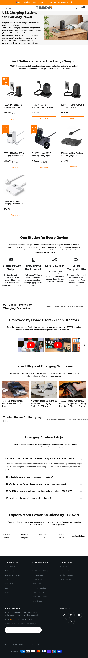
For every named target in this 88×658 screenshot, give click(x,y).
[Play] (31, 345)
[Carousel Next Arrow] (84, 345)
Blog (6, 588)
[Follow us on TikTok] (64, 615)
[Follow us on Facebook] (64, 621)
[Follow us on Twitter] (71, 621)
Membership (37, 584)
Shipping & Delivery (40, 571)
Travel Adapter (66, 566)
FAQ (34, 566)
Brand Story (9, 571)
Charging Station (67, 579)
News (7, 592)
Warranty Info (37, 575)
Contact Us (9, 584)
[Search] (6, 8)
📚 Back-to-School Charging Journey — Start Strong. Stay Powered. (44, 2)
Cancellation (37, 601)
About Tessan (10, 566)
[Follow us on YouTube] (79, 615)
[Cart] (82, 8)
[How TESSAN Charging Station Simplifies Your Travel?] (15, 390)
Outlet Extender (66, 575)
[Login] (77, 8)
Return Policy (37, 579)
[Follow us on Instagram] (71, 615)
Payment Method (39, 588)
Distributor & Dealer (13, 575)
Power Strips (65, 571)
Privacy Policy (38, 592)
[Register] (39, 630)
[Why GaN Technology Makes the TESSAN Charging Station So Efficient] (44, 390)
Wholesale (9, 579)
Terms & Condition (39, 597)
